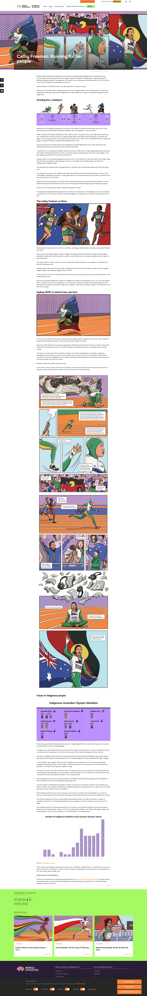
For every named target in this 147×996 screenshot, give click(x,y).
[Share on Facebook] (2, 80)
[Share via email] (2, 91)
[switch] (52, 989)
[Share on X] (2, 85)
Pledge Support (59, 6)
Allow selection (129, 986)
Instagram (97, 974)
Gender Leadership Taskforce (75, 6)
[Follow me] (16, 899)
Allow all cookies (129, 981)
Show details (92, 989)
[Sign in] (130, 1)
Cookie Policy (80, 983)
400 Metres (18, 904)
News (50, 6)
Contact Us (58, 971)
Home (45, 6)
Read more (47, 954)
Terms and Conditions (61, 974)
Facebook (97, 971)
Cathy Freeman (21, 899)
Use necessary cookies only (129, 992)
